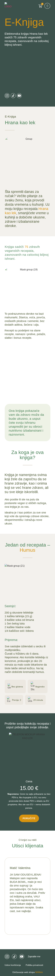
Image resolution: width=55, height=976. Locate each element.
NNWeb (39, 972)
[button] (47, 6)
